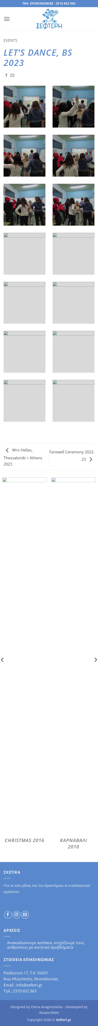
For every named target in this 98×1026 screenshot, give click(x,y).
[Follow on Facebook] (8, 915)
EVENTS (10, 40)
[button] (7, 19)
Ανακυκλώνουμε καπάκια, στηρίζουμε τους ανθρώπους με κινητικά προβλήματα (45, 945)
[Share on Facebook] (6, 75)
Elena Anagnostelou (47, 1007)
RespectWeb (49, 1012)
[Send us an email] (25, 915)
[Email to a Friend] (12, 75)
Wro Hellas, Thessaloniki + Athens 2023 (23, 457)
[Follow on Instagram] (16, 915)
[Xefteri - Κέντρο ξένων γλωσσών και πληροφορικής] (49, 18)
